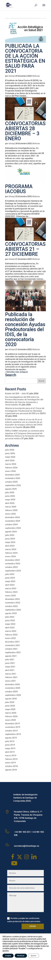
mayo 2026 (10, 457)
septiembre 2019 (13, 734)
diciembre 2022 (12, 599)
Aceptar (8, 956)
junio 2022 (10, 620)
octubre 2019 (11, 730)
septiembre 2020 (13, 695)
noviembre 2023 (12, 563)
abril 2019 (10, 752)
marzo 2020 (10, 713)
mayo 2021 (10, 666)
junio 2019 (10, 745)
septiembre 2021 (13, 652)
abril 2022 (10, 627)
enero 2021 (10, 681)
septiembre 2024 (13, 528)
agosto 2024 (11, 531)
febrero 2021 (11, 677)
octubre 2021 (11, 649)
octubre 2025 (11, 482)
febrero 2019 (11, 759)
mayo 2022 (10, 624)
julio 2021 (9, 659)
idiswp (11, 76)
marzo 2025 (10, 507)
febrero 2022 (11, 635)
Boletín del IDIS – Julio (15, 393)
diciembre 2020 (12, 684)
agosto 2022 (11, 613)
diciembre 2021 (12, 642)
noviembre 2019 (12, 727)
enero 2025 (10, 514)
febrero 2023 (11, 592)
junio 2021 (10, 663)
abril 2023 (10, 585)
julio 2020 (9, 702)
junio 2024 (10, 539)
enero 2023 (10, 595)
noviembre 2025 (12, 478)
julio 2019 (9, 741)
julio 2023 (9, 574)
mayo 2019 (10, 748)
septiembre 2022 (13, 610)
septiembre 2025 (13, 485)
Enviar (33, 926)
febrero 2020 (11, 716)
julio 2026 (9, 450)
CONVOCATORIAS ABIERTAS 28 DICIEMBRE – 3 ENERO (25, 131)
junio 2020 (10, 706)
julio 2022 (9, 617)
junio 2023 (10, 578)
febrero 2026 (11, 467)
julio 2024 (9, 535)
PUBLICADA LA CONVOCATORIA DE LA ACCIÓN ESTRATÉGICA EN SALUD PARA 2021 (25, 58)
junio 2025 (10, 496)
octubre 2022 (11, 606)
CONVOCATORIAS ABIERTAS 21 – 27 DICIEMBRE (25, 249)
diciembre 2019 (12, 723)
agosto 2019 (11, 738)
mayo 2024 (10, 542)
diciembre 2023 (12, 560)
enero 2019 (10, 762)
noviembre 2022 (12, 603)
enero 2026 (10, 471)
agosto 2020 (11, 698)
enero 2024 (10, 556)
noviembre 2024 (12, 521)
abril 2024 (10, 546)
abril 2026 (10, 460)
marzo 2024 (10, 549)
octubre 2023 (11, 567)
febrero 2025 (11, 510)
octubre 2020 (11, 691)
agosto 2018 (11, 770)
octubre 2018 (11, 766)
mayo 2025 (10, 499)
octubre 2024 (11, 524)
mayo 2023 (10, 581)
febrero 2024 (11, 553)
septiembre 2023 (13, 571)
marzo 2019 (10, 755)
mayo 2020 (10, 709)
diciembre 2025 (12, 475)
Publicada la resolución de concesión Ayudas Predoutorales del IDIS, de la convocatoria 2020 (25, 329)
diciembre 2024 (12, 517)
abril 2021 (10, 670)
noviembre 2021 (12, 645)
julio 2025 (9, 492)
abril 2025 (10, 503)
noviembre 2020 (12, 688)
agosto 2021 (11, 656)
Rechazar (20, 956)
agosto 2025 (11, 489)
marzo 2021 (10, 674)
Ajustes (33, 956)
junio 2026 (10, 453)
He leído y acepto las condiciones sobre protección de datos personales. (24, 919)
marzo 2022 (10, 631)
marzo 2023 (10, 588)
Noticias (36, 76)
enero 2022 (10, 638)
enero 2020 (10, 720)
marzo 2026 (10, 464)
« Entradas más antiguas (16, 372)
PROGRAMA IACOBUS (19, 189)
